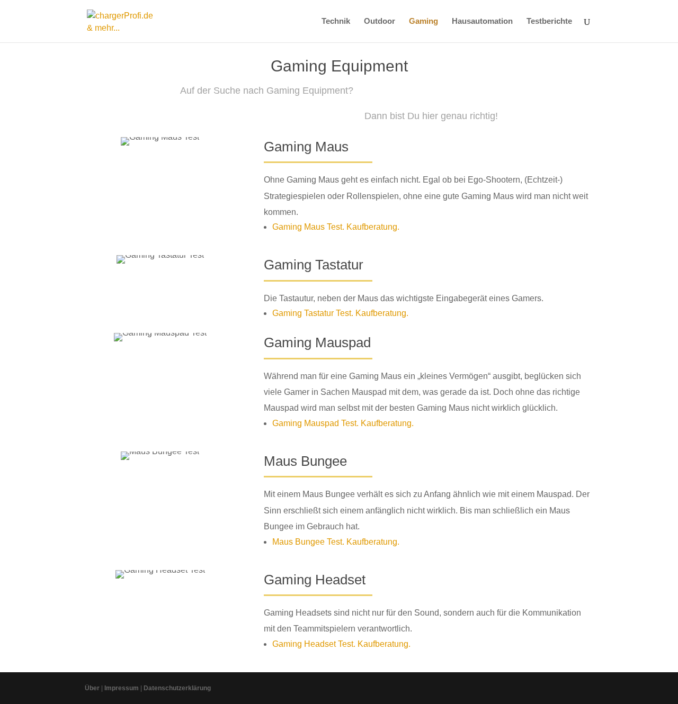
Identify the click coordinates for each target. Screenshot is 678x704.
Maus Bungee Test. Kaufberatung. (335, 541)
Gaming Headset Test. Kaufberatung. (341, 643)
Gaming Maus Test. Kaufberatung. (335, 226)
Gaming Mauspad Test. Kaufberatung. (343, 423)
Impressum (121, 688)
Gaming (423, 21)
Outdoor (379, 21)
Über (92, 688)
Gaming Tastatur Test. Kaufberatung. (340, 313)
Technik (336, 21)
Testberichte (549, 21)
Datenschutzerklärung (177, 688)
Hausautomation (482, 21)
